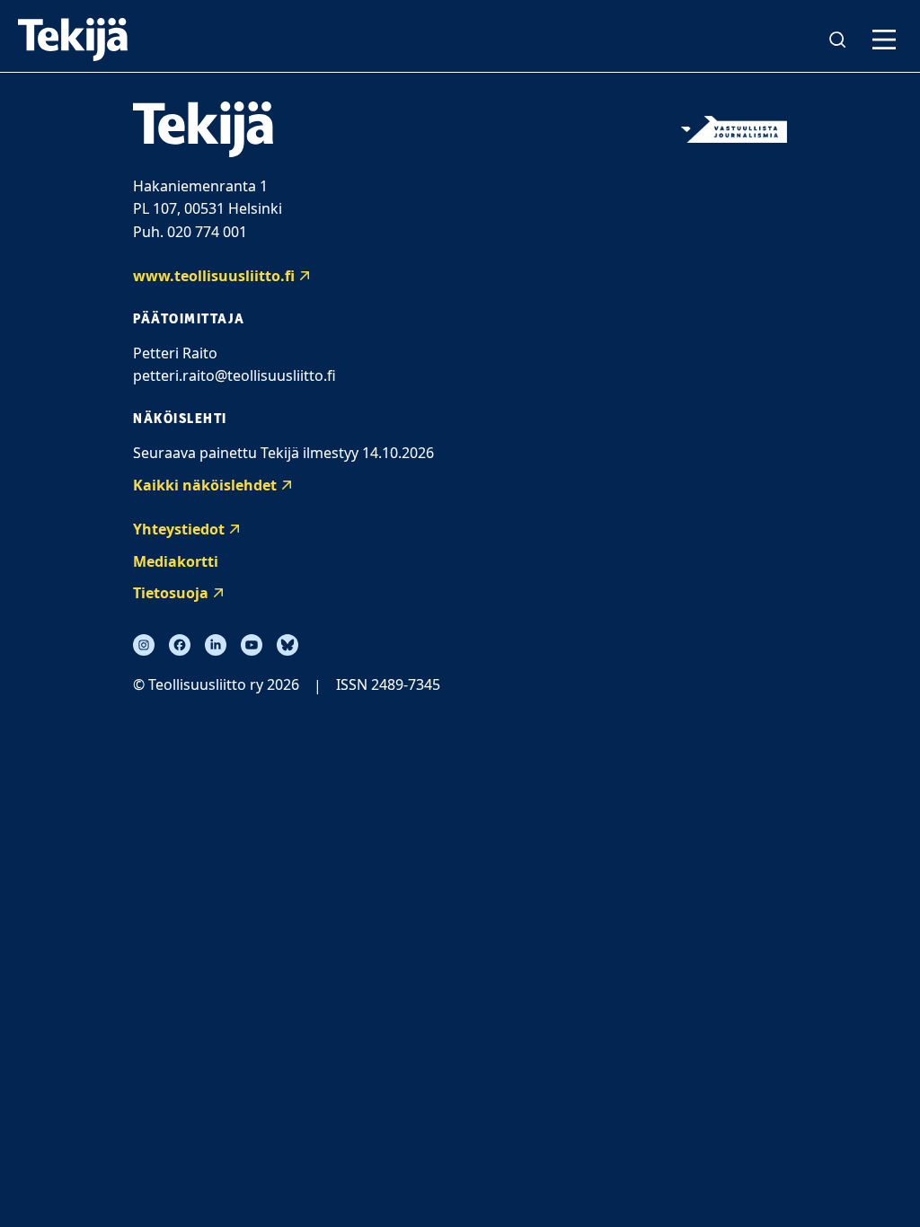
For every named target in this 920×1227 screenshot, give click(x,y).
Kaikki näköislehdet (205, 485)
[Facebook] (179, 645)
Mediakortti (175, 561)
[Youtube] (251, 645)
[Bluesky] (287, 645)
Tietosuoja (170, 593)
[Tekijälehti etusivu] (73, 39)
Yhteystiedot (179, 529)
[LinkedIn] (215, 645)
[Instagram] (144, 645)
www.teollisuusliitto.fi (214, 276)
